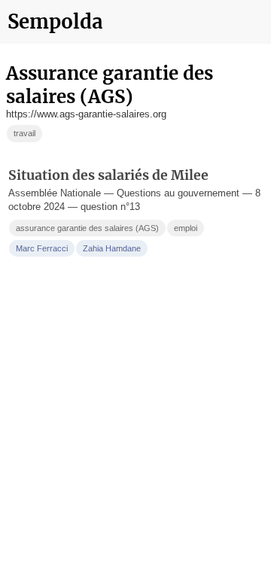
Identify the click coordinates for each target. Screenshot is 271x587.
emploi (185, 228)
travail (24, 133)
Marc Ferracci (42, 248)
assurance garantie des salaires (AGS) (87, 228)
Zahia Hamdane (112, 248)
